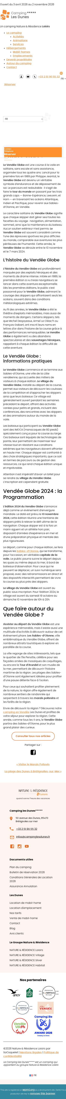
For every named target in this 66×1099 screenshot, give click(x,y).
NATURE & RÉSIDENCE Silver (26, 960)
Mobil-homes (21, 52)
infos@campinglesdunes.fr (33, 837)
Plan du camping (20, 867)
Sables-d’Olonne (27, 551)
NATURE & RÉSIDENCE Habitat (27, 965)
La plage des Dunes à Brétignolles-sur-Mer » (33, 771)
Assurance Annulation (23, 886)
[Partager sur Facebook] (33, 754)
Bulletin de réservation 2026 (27, 872)
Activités (18, 36)
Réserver (10, 84)
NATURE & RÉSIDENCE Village (27, 955)
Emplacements (23, 56)
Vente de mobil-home (24, 918)
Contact (11, 67)
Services (18, 44)
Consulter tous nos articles (33, 736)
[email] (28, 76)
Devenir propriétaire (19, 59)
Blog (12, 928)
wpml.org (28, 1089)
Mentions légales (31, 1052)
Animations (20, 40)
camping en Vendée (16, 712)
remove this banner (42, 1093)
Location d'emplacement (25, 908)
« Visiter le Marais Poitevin (33, 764)
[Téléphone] (34, 76)
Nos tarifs (15, 913)
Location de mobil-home (25, 903)
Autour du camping (18, 63)
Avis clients (17, 933)
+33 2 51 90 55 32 (49, 76)
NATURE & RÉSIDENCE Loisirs (26, 950)
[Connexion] (21, 76)
